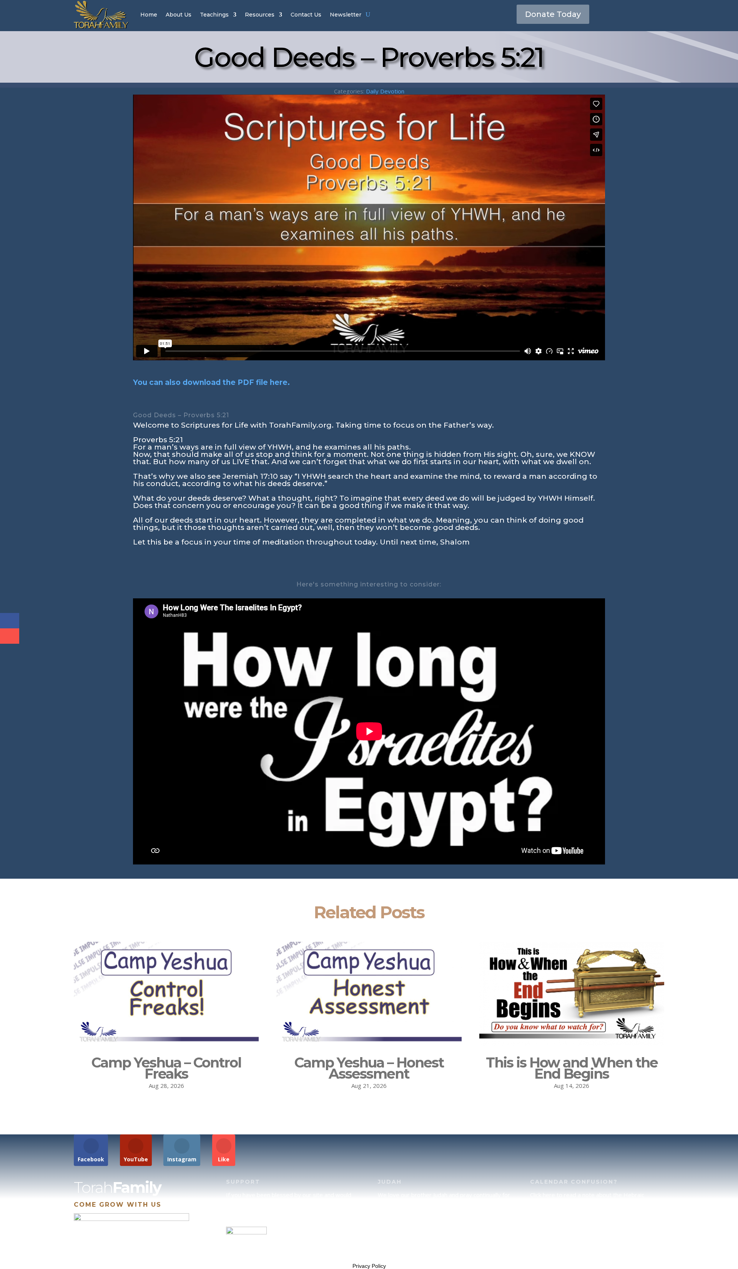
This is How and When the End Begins (572, 1068)
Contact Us (306, 14)
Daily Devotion (385, 91)
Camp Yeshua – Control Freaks (166, 1068)
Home (148, 14)
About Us (178, 14)
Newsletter (345, 14)
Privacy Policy (369, 1266)
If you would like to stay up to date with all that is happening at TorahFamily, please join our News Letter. (595, 1243)
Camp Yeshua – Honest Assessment (369, 1068)
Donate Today (553, 14)
